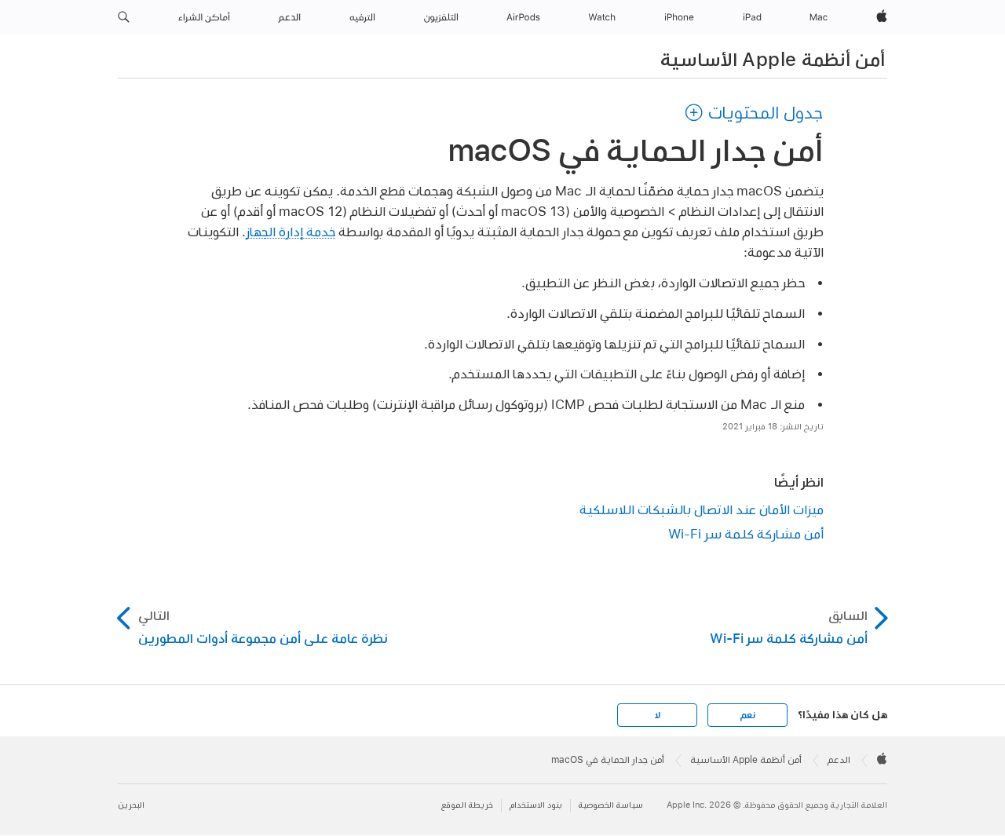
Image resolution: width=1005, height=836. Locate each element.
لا (657, 715)
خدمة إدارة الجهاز (290, 231)
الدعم (839, 760)
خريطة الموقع (467, 805)
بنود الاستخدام (536, 805)
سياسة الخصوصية (611, 805)
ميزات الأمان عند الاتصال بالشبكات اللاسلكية (701, 509)
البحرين (131, 805)
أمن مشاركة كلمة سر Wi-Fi (746, 533)
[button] (123, 17)
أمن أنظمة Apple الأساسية (772, 58)
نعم (747, 715)
